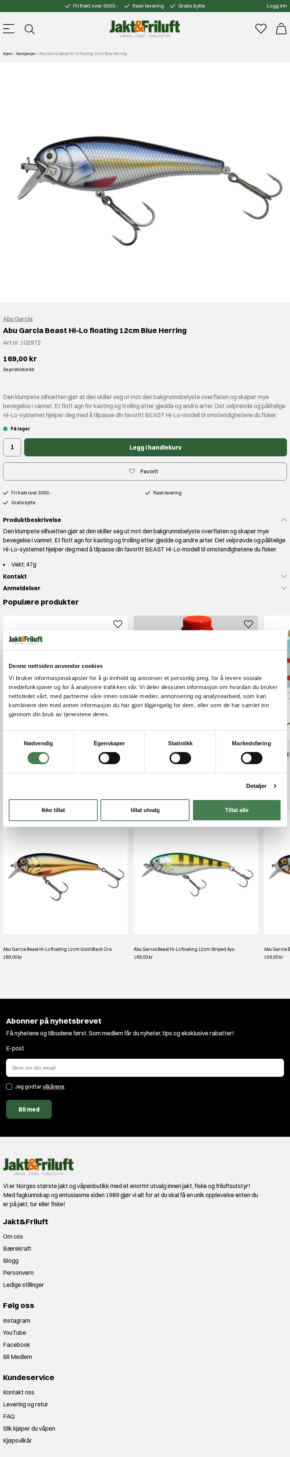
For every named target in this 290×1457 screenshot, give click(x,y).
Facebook (16, 1344)
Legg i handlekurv (156, 447)
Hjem (7, 53)
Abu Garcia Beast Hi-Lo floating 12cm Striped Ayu (184, 949)
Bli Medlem (17, 1356)
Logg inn (277, 6)
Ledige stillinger (23, 1284)
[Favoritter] (261, 28)
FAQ (9, 1416)
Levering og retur (25, 1404)
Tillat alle (236, 810)
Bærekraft (17, 1248)
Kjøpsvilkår (17, 1440)
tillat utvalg (145, 810)
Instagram (16, 1320)
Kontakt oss (18, 1392)
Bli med (29, 1109)
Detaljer (256, 786)
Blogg (11, 1260)
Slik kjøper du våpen (29, 1428)
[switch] (109, 758)
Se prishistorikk (18, 369)
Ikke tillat (53, 810)
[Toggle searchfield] (29, 28)
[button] (145, 182)
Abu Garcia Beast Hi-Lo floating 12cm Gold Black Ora (57, 949)
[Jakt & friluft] (145, 28)
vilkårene (53, 1086)
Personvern (18, 1272)
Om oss (13, 1236)
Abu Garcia (17, 318)
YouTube (14, 1332)
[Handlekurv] (281, 28)
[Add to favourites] (117, 623)
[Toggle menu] (8, 28)
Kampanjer (26, 53)
